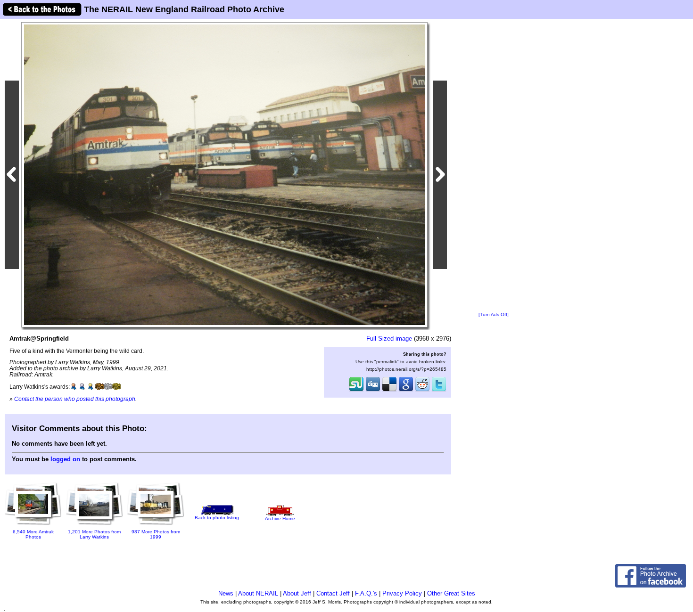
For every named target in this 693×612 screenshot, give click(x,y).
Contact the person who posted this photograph (74, 399)
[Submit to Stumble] (356, 390)
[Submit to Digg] (372, 390)
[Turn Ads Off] (493, 314)
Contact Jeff (333, 593)
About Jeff (297, 593)
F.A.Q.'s (366, 593)
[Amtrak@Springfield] (224, 174)
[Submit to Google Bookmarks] (405, 390)
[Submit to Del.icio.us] (389, 390)
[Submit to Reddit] (422, 390)
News (225, 593)
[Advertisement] (493, 165)
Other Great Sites (451, 593)
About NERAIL (258, 593)
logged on (65, 459)
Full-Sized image (389, 338)
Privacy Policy (402, 593)
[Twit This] (438, 390)
